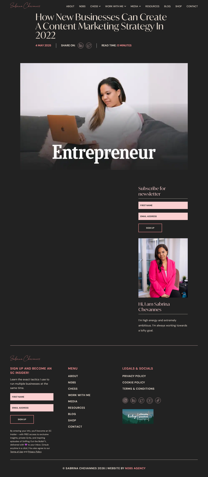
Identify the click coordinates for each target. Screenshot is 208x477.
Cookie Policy (133, 382)
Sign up (150, 228)
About (70, 6)
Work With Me (114, 6)
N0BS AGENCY (135, 468)
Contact (192, 6)
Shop (178, 6)
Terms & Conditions (138, 389)
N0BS (82, 6)
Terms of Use (16, 451)
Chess (94, 6)
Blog (167, 6)
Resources (152, 6)
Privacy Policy (34, 451)
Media (134, 6)
